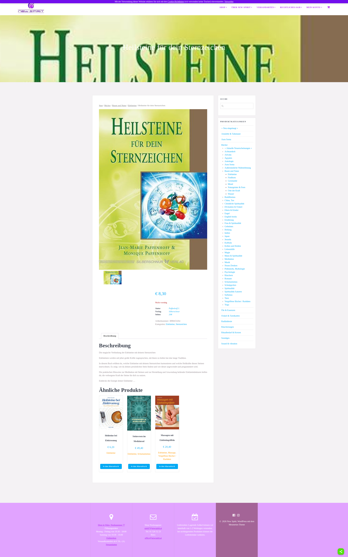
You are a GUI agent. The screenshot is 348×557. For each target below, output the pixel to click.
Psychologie (230, 272)
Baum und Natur (119, 105)
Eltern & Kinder (231, 210)
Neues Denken (231, 265)
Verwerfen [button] (228, 1)
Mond (230, 184)
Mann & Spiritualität (233, 256)
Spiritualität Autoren (233, 291)
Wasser (231, 194)
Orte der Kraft (234, 190)
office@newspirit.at (153, 538)
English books (231, 216)
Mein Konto (313, 7)
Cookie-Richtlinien (176, 1)
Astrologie (229, 161)
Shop (222, 7)
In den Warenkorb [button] (111, 466)
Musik (227, 262)
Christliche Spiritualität (234, 203)
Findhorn (232, 177)
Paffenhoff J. (174, 308)
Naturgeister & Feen (236, 187)
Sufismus (228, 295)
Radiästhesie (226, 321)
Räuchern (229, 275)
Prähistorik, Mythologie (235, 269)
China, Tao (229, 200)
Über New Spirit (241, 7)
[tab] (109, 336)
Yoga (227, 304)
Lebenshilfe (230, 249)
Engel (227, 213)
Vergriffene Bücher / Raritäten (237, 301)
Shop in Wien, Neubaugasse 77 (111, 525)
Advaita (228, 155)
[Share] (341, 551)
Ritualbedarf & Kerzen (231, 332)
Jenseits (228, 239)
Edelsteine (132, 105)
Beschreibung (109, 336)
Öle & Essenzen (228, 310)
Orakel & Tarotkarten (230, 316)
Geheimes (229, 226)
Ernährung (229, 220)
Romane (228, 278)
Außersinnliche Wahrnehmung (238, 168)
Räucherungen (227, 327)
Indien (227, 233)
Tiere (227, 298)
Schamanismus (144, 454)
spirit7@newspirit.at (153, 528)
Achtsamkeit (230, 151)
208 (170, 314)
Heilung (228, 230)
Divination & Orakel (233, 207)
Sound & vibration (229, 343)
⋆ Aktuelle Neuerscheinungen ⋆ (238, 148)
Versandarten (265, 7)
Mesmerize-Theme (237, 524)
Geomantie (232, 181)
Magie (227, 252)
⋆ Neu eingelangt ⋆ (229, 128)
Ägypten (228, 158)
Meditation (229, 259)
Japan (227, 236)
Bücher (107, 105)
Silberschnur (174, 311)
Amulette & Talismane (231, 134)
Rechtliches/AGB (290, 7)
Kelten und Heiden (233, 246)
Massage (171, 452)
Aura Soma (226, 139)
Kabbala (228, 243)
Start (101, 105)
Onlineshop (111, 538)
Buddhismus (230, 197)
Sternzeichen (181, 324)
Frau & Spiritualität (233, 223)
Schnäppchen (230, 285)
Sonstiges (225, 338)
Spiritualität (229, 288)
